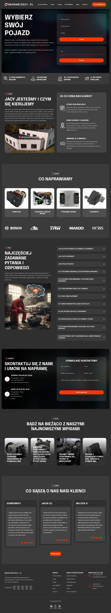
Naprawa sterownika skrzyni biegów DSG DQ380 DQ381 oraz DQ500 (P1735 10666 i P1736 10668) (42, 454)
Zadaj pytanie (71, 579)
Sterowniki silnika (68, 212)
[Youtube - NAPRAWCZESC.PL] (51, 606)
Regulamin (69, 585)
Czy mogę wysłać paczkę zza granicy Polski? (75, 319)
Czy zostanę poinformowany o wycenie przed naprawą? (76, 280)
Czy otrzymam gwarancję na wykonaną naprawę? (78, 271)
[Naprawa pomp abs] (59, 606)
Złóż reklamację (71, 582)
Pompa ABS (16, 212)
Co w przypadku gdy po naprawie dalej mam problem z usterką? (79, 337)
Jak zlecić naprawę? (66, 256)
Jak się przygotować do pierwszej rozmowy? (76, 249)
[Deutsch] (22, 587)
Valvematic (94, 212)
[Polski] (14, 587)
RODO (68, 588)
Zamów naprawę (99, 4)
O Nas (54, 579)
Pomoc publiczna (72, 592)
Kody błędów (56, 585)
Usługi (54, 582)
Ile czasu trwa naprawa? (68, 296)
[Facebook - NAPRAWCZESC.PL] (55, 606)
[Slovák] (30, 587)
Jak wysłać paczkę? (66, 264)
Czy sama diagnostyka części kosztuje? (74, 304)
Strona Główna (57, 576)
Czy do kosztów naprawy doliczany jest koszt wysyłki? (76, 327)
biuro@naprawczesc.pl (21, 382)
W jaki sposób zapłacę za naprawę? (72, 311)
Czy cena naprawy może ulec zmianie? (73, 288)
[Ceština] (26, 587)
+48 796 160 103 (18, 380)
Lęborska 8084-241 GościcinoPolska (98, 586)
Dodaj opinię (55, 553)
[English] (18, 587)
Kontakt (55, 592)
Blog (54, 588)
